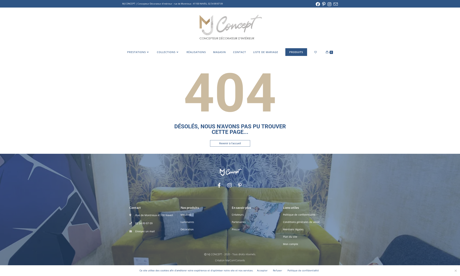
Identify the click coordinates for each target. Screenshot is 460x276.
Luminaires (187, 222)
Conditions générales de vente (301, 222)
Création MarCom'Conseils (230, 260)
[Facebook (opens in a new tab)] (318, 4)
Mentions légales (293, 229)
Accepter (262, 270)
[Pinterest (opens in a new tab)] (323, 4)
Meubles (186, 214)
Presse (236, 229)
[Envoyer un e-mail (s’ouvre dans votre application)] (335, 4)
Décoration (187, 229)
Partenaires (239, 222)
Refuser (277, 270)
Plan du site (290, 236)
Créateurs (238, 214)
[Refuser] (455, 270)
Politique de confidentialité (299, 214)
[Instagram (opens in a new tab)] (329, 4)
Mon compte (290, 244)
